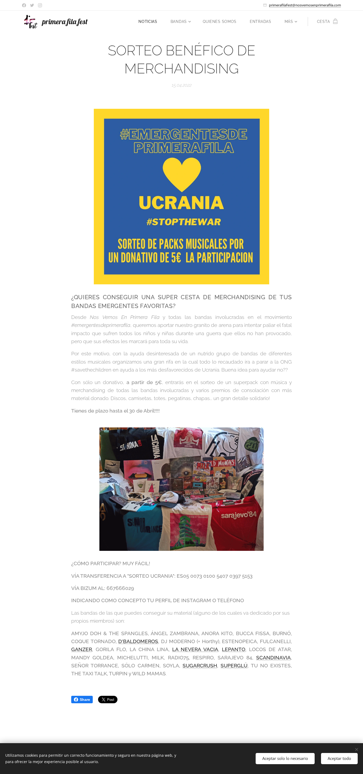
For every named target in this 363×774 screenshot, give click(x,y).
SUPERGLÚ (234, 665)
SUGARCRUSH (200, 665)
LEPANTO (233, 649)
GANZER (81, 649)
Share (85, 699)
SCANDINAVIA (273, 657)
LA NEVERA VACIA (195, 649)
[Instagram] (40, 5)
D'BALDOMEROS (138, 641)
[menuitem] (150, 21)
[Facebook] (24, 5)
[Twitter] (32, 5)
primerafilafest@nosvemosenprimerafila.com (305, 5)
